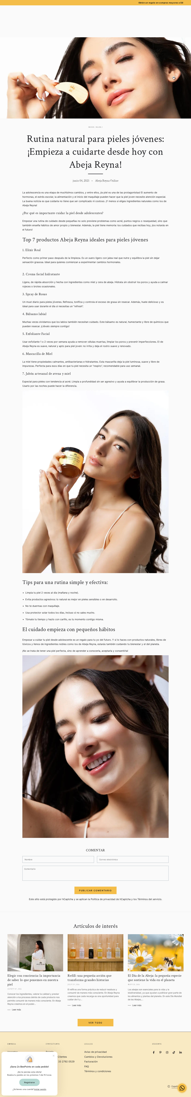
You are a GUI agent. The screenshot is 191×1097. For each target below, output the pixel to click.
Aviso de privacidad (95, 1051)
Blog (98, 127)
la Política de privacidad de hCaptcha (109, 899)
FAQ (86, 1066)
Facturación (91, 1061)
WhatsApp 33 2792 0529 (60, 1061)
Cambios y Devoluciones (98, 1056)
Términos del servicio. (149, 899)
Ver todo (95, 1022)
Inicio (91, 127)
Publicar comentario (95, 890)
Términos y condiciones (97, 1071)
